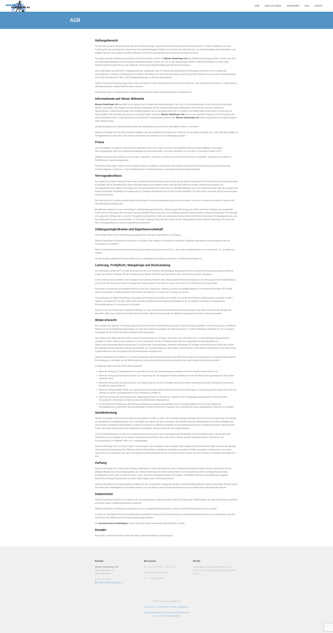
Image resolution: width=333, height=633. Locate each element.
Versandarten (159, 616)
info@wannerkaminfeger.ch (110, 582)
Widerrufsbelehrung (153, 612)
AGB (165, 612)
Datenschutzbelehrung (179, 612)
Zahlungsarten (173, 616)
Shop (307, 6)
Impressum (150, 607)
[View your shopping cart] (327, 7)
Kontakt (319, 6)
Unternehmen (292, 6)
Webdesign (183, 607)
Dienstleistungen (273, 6)
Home (257, 6)
